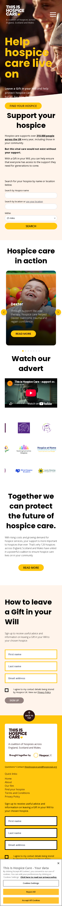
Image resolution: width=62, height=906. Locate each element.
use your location (34, 201)
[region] (31, 882)
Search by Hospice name (17, 190)
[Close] (58, 863)
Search (31, 226)
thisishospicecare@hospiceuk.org (41, 766)
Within (8, 213)
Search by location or (24, 201)
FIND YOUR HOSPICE (23, 106)
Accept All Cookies (31, 900)
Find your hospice (15, 789)
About (8, 782)
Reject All (31, 891)
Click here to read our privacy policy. (38, 877)
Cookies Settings (31, 883)
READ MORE (31, 567)
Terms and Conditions (17, 793)
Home (8, 778)
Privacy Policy (44, 692)
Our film (9, 785)
